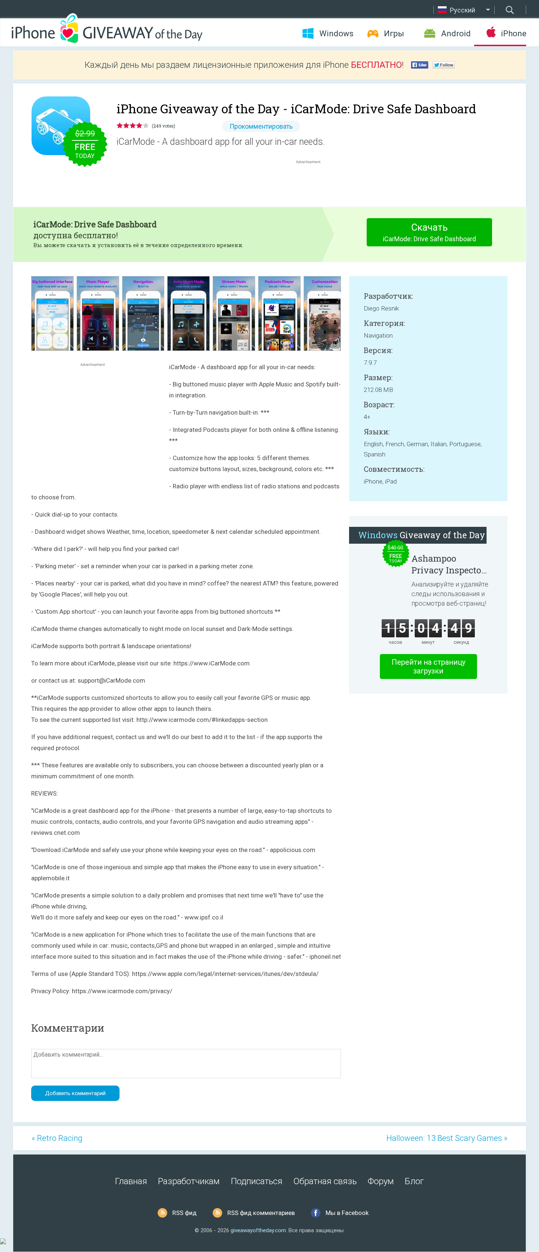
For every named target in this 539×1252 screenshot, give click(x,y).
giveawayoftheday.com (258, 1230)
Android (456, 33)
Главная (131, 1181)
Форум (381, 1181)
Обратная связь (325, 1181)
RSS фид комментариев (261, 1212)
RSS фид (184, 1212)
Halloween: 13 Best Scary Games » (446, 1138)
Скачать (429, 232)
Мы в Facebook (347, 1212)
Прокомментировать (261, 126)
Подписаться (256, 1181)
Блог (414, 1181)
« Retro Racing (57, 1138)
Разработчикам (189, 1181)
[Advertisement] (312, 183)
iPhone (513, 33)
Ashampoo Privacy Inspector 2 (448, 564)
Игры (394, 33)
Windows (336, 33)
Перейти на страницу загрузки (428, 666)
